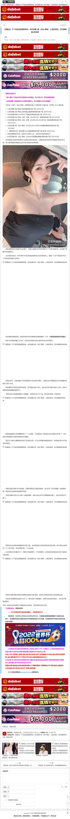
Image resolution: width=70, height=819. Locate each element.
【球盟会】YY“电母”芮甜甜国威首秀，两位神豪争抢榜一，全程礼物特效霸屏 (10, 758)
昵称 (6, 787)
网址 (5, 796)
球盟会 (43, 732)
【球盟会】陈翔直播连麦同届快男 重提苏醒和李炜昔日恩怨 (60, 753)
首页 (4, 4)
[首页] (67, 796)
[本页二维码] (67, 813)
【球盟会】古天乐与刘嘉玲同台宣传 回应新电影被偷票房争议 (26, 753)
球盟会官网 (19, 608)
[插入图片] (66, 787)
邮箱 (6, 792)
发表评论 (64, 25)
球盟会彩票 (10, 4)
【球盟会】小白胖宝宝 (41, 755)
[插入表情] (62, 787)
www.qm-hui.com (26, 672)
